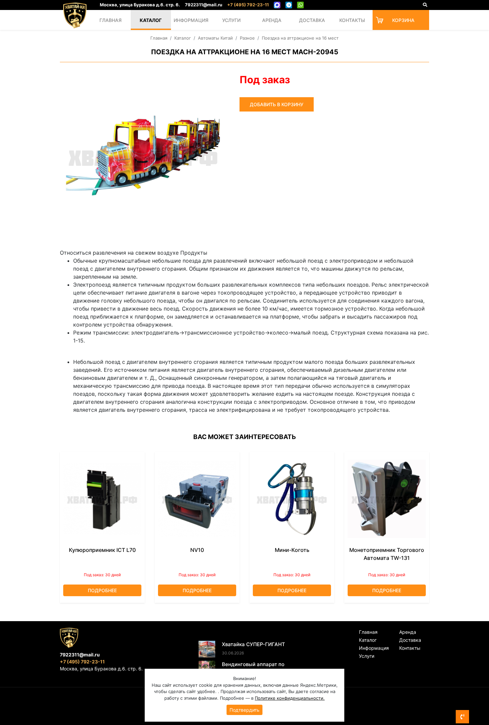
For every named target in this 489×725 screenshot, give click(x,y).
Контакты (352, 20)
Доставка (312, 20)
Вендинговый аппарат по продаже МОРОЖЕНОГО (253, 668)
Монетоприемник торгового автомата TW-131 (386, 554)
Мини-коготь (292, 550)
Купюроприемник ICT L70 (102, 550)
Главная (110, 20)
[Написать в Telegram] (288, 5)
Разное (247, 38)
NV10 (197, 550)
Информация (191, 20)
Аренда (271, 20)
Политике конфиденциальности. (290, 698)
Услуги (231, 20)
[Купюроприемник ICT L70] (102, 499)
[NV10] (197, 499)
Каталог (151, 20)
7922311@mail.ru (203, 4)
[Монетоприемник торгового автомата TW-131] (387, 499)
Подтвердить (244, 710)
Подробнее (102, 590)
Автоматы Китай (215, 38)
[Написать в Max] (277, 5)
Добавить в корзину (276, 104)
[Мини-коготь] (292, 499)
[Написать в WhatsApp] (300, 5)
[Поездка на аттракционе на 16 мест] (143, 155)
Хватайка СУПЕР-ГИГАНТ (253, 644)
